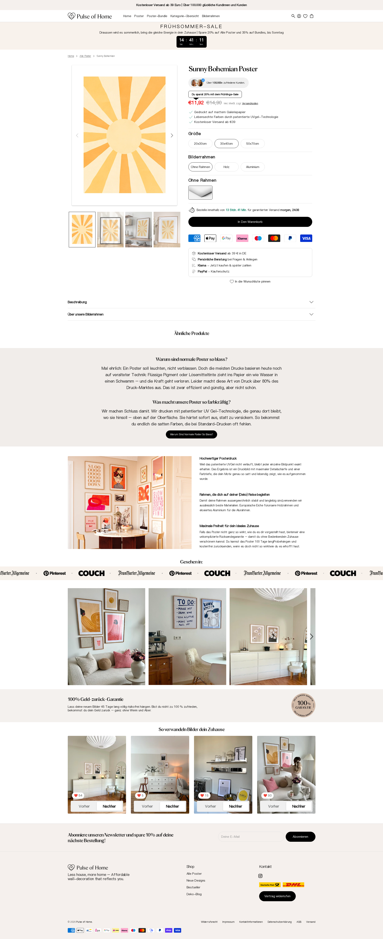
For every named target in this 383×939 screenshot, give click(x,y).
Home (71, 56)
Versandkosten (250, 103)
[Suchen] (293, 16)
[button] (299, 16)
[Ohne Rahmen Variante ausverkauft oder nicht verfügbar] (200, 192)
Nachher (109, 806)
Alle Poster (85, 56)
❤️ (78, 795)
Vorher (84, 806)
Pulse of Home (84, 922)
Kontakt (265, 866)
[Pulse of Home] (90, 16)
